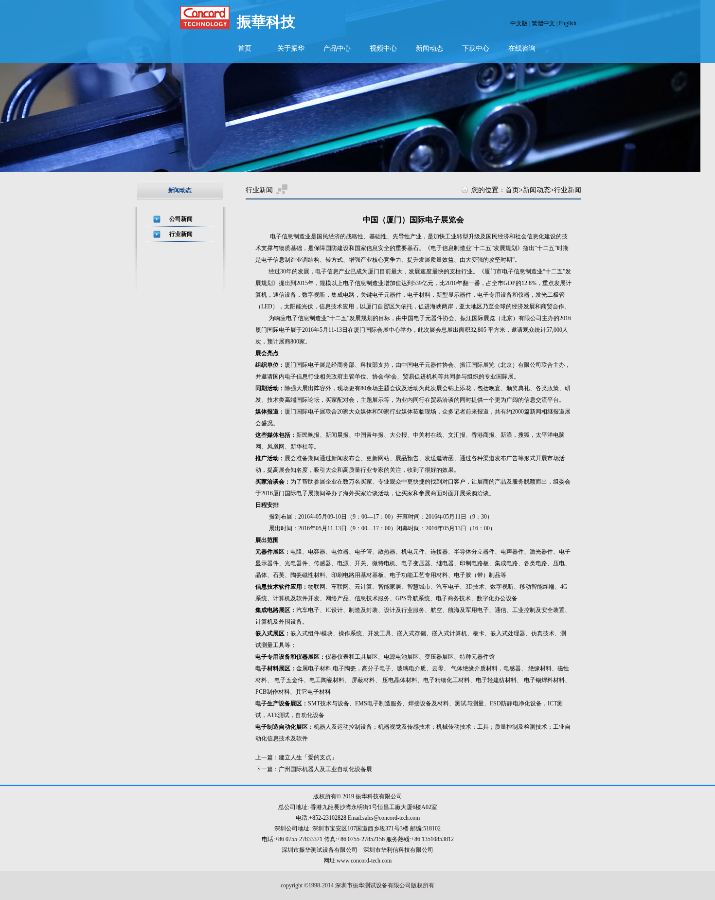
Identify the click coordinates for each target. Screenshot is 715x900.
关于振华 (290, 48)
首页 (244, 48)
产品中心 (337, 48)
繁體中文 (543, 23)
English (567, 23)
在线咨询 (522, 48)
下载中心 (475, 48)
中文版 (519, 23)
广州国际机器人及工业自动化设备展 (325, 769)
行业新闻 (181, 234)
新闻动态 (429, 48)
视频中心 (383, 48)
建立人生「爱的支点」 (308, 757)
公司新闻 (181, 219)
